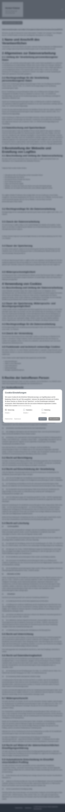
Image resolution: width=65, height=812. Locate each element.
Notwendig (11, 410)
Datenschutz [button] (9, 419)
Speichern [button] (43, 419)
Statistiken (29, 410)
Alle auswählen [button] (54, 419)
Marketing (47, 410)
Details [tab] (7, 413)
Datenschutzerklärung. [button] (24, 405)
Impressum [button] (17, 419)
